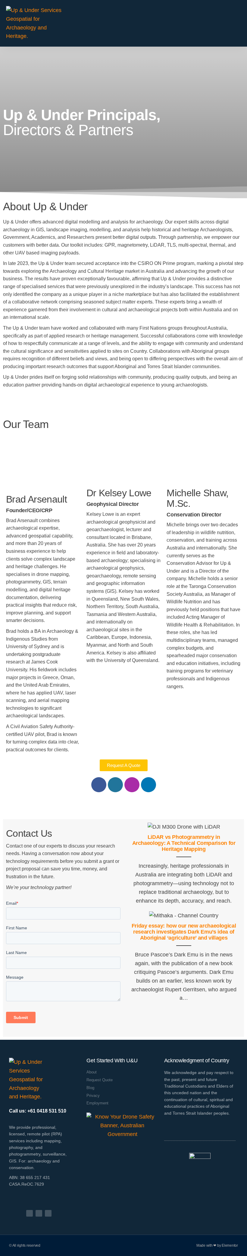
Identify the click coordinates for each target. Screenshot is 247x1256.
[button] (237, 23)
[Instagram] (131, 784)
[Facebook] (98, 784)
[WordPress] (115, 784)
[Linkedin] (148, 784)
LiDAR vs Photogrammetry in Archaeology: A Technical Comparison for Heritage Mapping (184, 843)
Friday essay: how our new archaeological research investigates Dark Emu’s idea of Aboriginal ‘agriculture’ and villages (184, 932)
